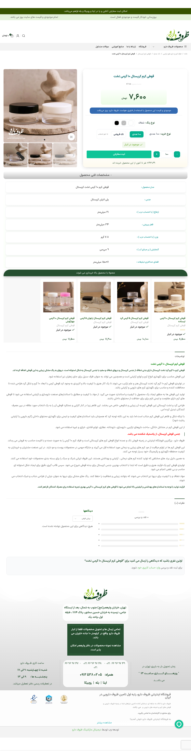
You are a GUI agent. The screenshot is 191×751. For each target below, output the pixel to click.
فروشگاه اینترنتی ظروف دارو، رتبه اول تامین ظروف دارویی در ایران (135, 696)
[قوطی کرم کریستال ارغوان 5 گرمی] (95, 297)
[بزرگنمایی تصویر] (71, 136)
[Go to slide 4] (36, 139)
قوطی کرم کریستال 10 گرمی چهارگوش (62, 320)
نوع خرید (166, 134)
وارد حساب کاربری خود (148, 568)
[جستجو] (23, 36)
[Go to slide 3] (39, 139)
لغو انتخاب (102, 134)
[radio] (130, 123)
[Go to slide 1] (44, 139)
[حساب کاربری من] (18, 36)
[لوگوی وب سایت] (178, 35)
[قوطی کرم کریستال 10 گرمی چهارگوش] (58, 297)
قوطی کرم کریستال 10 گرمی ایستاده (172, 320)
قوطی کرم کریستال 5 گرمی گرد (134, 318)
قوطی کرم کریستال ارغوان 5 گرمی (95, 318)
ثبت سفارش (119, 154)
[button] (73, 155)
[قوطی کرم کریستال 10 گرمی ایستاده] (169, 297)
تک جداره (157, 54)
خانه (185, 54)
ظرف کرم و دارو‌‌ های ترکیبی (172, 54)
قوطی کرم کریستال (144, 54)
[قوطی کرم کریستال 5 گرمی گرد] (132, 297)
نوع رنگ (150, 123)
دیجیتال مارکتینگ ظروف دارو (86, 730)
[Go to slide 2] (41, 139)
